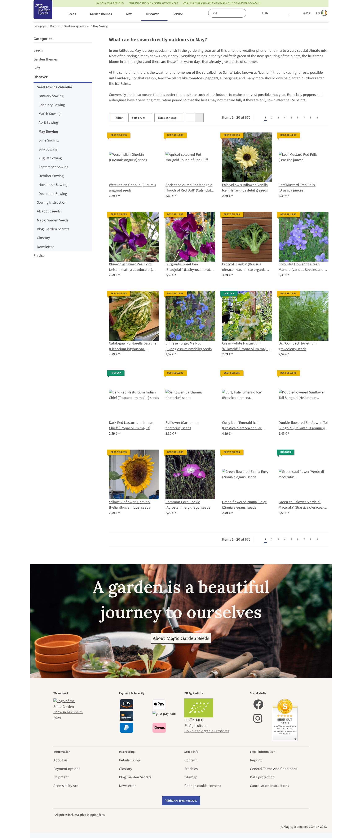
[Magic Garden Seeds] (43, 14)
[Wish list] (289, 13)
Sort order (138, 117)
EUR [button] (265, 13)
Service (39, 255)
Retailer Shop (129, 760)
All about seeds (49, 211)
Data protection (262, 777)
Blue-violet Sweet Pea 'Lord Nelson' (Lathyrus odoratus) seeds (130, 267)
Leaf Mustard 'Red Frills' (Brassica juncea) (297, 187)
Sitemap (190, 777)
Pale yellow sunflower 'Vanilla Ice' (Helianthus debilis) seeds (245, 187)
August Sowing (50, 158)
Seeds (38, 50)
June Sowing (49, 140)
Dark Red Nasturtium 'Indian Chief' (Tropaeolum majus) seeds (131, 425)
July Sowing (48, 149)
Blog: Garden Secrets (53, 229)
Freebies (191, 768)
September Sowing (53, 167)
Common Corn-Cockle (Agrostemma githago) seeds (187, 504)
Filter (119, 117)
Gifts (37, 68)
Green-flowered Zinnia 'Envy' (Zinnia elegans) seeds (244, 504)
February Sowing (52, 105)
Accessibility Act (65, 785)
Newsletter (45, 246)
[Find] (250, 13)
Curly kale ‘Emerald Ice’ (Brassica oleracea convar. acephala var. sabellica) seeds (245, 425)
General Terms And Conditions (273, 768)
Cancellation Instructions (269, 785)
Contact (190, 760)
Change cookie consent (202, 785)
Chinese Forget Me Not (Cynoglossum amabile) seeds (188, 346)
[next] (324, 118)
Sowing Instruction (51, 202)
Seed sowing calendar (54, 87)
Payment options (66, 768)
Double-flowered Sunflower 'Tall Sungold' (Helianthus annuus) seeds (303, 425)
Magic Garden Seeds (52, 220)
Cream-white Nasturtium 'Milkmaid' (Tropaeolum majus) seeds (246, 346)
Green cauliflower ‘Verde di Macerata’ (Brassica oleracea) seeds (301, 504)
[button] (280, 13)
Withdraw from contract (181, 800)
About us (60, 760)
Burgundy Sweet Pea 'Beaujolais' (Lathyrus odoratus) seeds (190, 267)
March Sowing (50, 113)
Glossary (43, 237)
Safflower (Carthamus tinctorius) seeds (182, 425)
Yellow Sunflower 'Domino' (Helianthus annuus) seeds (129, 504)
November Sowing (53, 184)
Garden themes (46, 59)
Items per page (167, 117)
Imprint (256, 760)
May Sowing (48, 131)
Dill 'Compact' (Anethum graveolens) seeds (298, 346)
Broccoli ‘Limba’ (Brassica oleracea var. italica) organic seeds (243, 267)
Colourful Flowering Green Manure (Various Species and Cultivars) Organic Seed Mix (301, 267)
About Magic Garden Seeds (181, 638)
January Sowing (51, 96)
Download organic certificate (206, 731)
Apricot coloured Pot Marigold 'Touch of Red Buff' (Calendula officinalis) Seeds (189, 187)
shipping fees (96, 814)
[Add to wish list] (151, 139)
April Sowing (48, 122)
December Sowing (53, 193)
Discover (41, 77)
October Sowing (51, 176)
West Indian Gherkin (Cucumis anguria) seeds (132, 187)
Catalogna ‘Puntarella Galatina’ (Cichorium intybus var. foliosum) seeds (133, 346)
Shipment (61, 777)
